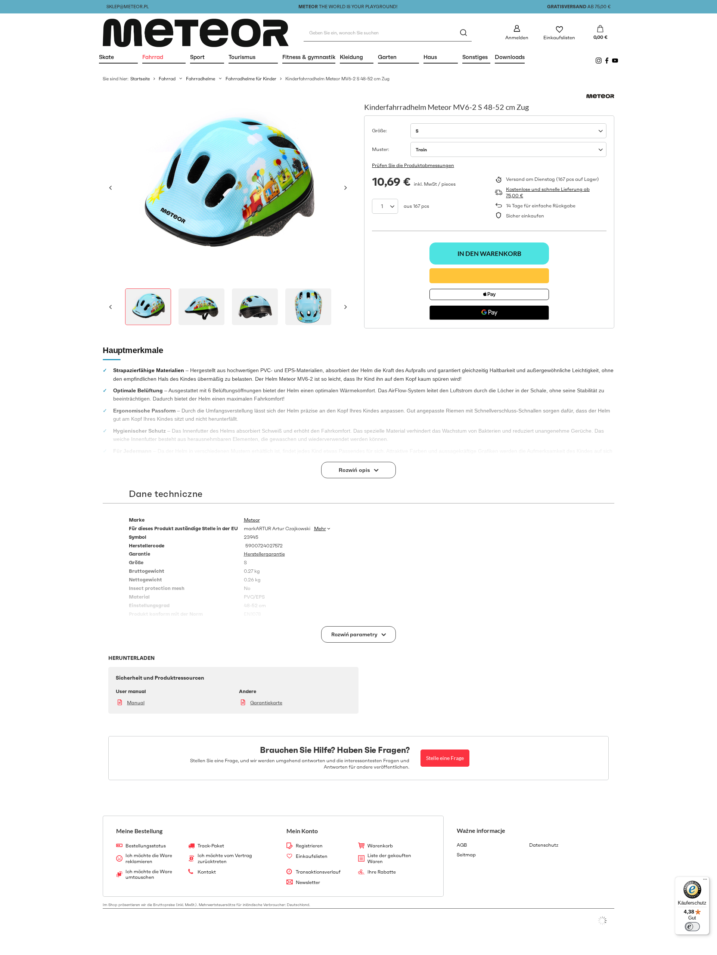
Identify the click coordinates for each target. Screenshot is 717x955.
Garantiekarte (266, 702)
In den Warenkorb (489, 253)
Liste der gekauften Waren (389, 858)
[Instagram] (599, 61)
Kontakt (207, 872)
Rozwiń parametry (354, 634)
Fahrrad (164, 57)
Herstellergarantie (264, 554)
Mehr (320, 528)
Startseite (140, 78)
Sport (207, 57)
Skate (118, 57)
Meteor (252, 520)
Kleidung (356, 57)
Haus (440, 57)
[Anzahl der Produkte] (385, 206)
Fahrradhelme (200, 78)
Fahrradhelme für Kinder (251, 78)
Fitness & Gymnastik (308, 57)
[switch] (692, 926)
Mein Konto (302, 830)
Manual (136, 702)
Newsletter (308, 883)
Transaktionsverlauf (318, 872)
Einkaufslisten (559, 37)
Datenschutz (543, 845)
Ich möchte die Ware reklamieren (148, 858)
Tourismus (253, 57)
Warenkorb (380, 846)
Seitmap (466, 855)
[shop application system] (602, 920)
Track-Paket (211, 846)
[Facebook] (607, 61)
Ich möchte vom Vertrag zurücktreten (225, 858)
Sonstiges (475, 57)
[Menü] (705, 881)
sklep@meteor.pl (127, 6)
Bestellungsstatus (145, 846)
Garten (398, 57)
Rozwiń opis (354, 470)
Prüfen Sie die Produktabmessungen (413, 165)
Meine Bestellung (139, 830)
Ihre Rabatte (381, 872)
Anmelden (516, 37)
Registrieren (309, 846)
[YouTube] (615, 61)
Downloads (510, 57)
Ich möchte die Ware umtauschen (148, 874)
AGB (462, 845)
